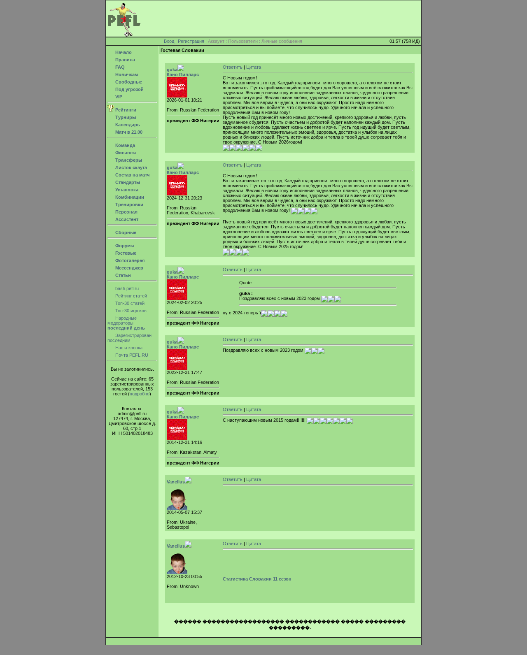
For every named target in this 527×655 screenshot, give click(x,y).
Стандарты (127, 182)
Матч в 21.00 (128, 132)
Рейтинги (125, 109)
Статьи (122, 275)
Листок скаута (130, 167)
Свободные (128, 81)
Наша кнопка (128, 347)
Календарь (127, 124)
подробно (139, 393)
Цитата (253, 67)
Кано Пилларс (183, 74)
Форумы (124, 245)
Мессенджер (128, 267)
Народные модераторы (126, 323)
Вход (169, 41)
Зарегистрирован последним (129, 338)
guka (172, 69)
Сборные (125, 232)
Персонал (126, 211)
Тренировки (128, 204)
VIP (118, 96)
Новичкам (126, 74)
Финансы (125, 152)
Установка (126, 189)
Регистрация (191, 41)
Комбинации (129, 197)
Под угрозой (129, 89)
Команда (124, 145)
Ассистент (126, 219)
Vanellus (176, 481)
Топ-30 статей (129, 303)
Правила (124, 59)
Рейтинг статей (130, 295)
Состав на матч (131, 174)
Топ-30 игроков (130, 310)
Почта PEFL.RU (131, 355)
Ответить (233, 67)
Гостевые (125, 253)
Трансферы (128, 160)
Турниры (125, 117)
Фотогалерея (129, 260)
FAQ (119, 67)
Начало (123, 52)
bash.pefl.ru (126, 288)
